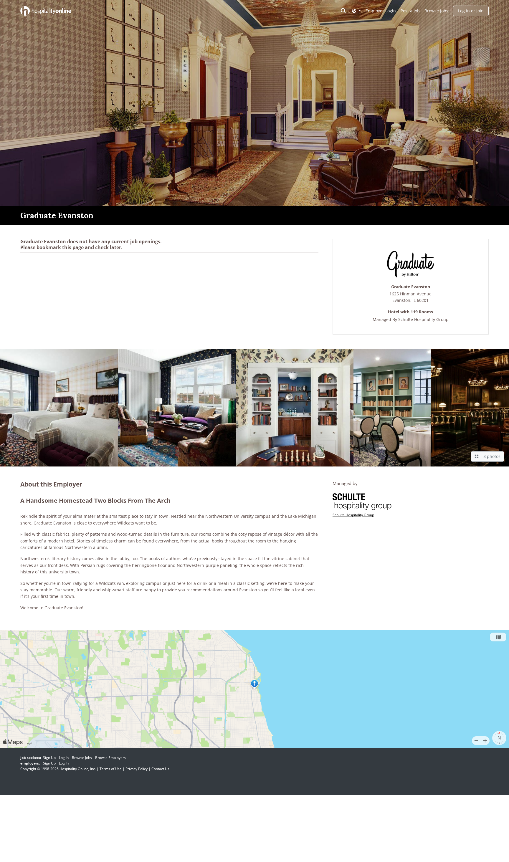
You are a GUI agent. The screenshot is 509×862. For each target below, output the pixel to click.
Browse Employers (110, 757)
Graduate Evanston (410, 286)
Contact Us (160, 768)
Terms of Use (111, 768)
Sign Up (49, 757)
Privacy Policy (136, 768)
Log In (64, 757)
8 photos (490, 456)
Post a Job (410, 11)
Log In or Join (471, 11)
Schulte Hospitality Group (423, 319)
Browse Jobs (436, 11)
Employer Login (381, 11)
